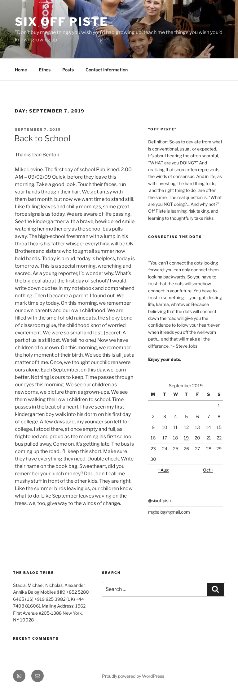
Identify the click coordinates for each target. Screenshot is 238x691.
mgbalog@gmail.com (169, 512)
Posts (68, 69)
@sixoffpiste (160, 500)
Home (21, 69)
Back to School (42, 138)
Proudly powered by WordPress (133, 676)
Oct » (208, 470)
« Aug (163, 470)
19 (186, 437)
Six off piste (61, 21)
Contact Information (107, 69)
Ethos (45, 69)
